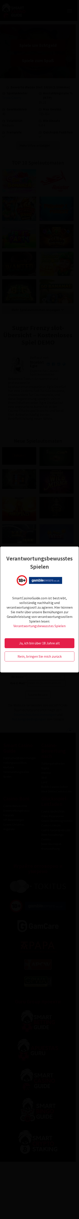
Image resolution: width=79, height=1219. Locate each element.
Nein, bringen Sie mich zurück (40, 656)
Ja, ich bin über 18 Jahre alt (39, 643)
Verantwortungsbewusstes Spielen (39, 626)
